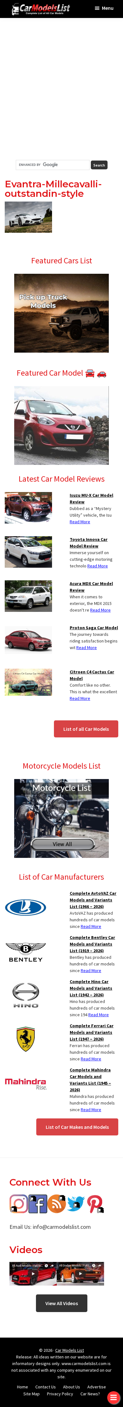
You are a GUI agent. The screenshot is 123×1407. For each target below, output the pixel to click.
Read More (80, 522)
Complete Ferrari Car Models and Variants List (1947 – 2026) (92, 1032)
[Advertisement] (61, 88)
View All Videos (61, 1303)
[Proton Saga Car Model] (28, 628)
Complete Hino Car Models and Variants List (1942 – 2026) (91, 988)
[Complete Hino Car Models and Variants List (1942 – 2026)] (26, 982)
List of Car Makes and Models (77, 1127)
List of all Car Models (86, 729)
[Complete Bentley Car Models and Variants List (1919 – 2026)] (26, 938)
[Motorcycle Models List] (61, 783)
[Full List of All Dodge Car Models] (33, 1266)
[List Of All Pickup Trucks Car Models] (61, 277)
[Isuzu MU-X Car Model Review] (28, 496)
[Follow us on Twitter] (75, 1199)
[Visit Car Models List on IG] (18, 1199)
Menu (108, 8)
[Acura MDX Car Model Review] (28, 584)
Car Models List (69, 1350)
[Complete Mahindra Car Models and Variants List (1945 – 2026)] (26, 1070)
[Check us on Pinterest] (94, 1199)
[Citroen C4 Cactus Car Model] (28, 672)
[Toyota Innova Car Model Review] (28, 540)
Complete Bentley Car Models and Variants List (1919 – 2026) (92, 944)
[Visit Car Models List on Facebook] (37, 1199)
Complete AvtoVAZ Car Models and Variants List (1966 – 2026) (93, 899)
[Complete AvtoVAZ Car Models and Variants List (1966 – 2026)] (26, 894)
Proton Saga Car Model (94, 627)
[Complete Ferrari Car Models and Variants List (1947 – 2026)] (26, 1026)
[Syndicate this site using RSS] (56, 1199)
